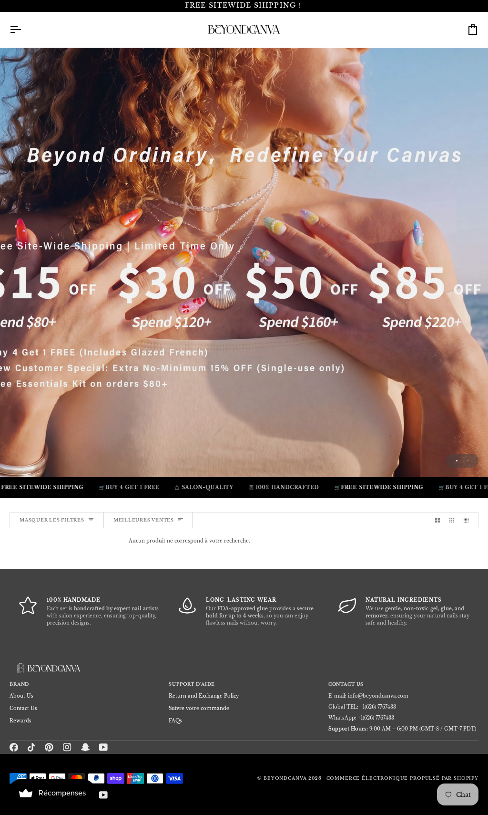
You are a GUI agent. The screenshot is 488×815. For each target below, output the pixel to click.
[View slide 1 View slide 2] (244, 262)
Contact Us (23, 708)
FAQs (175, 721)
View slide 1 (457, 460)
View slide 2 (467, 460)
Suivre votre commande (199, 708)
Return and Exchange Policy (204, 696)
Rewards (20, 721)
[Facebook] (14, 747)
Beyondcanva (285, 778)
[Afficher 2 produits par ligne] (437, 519)
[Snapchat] (85, 747)
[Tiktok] (31, 747)
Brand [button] (19, 684)
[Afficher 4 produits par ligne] (468, 519)
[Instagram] (67, 747)
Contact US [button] (346, 684)
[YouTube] (103, 747)
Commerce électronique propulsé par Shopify (402, 778)
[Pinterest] (49, 747)
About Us (21, 696)
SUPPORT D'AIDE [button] (192, 684)
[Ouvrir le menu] (24, 29)
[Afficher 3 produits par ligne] (452, 519)
